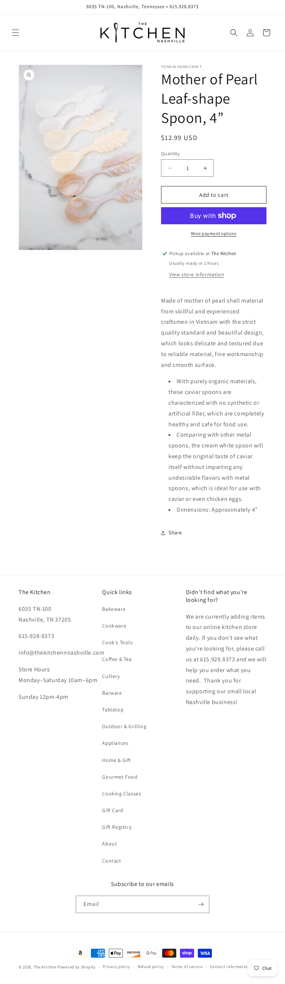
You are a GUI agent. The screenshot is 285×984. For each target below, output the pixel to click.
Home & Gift (116, 760)
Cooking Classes (121, 793)
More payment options (214, 233)
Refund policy (151, 966)
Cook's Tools (117, 642)
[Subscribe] (201, 904)
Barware (112, 693)
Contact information (230, 966)
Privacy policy (116, 966)
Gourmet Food (119, 776)
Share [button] (175, 532)
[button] (15, 33)
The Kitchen (46, 967)
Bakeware (113, 609)
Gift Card (112, 810)
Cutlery (110, 676)
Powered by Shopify (77, 967)
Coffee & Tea (116, 659)
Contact (111, 860)
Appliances (115, 743)
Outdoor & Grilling (124, 726)
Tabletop (113, 709)
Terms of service (187, 966)
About (109, 843)
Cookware (114, 625)
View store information (196, 274)
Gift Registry (116, 827)
